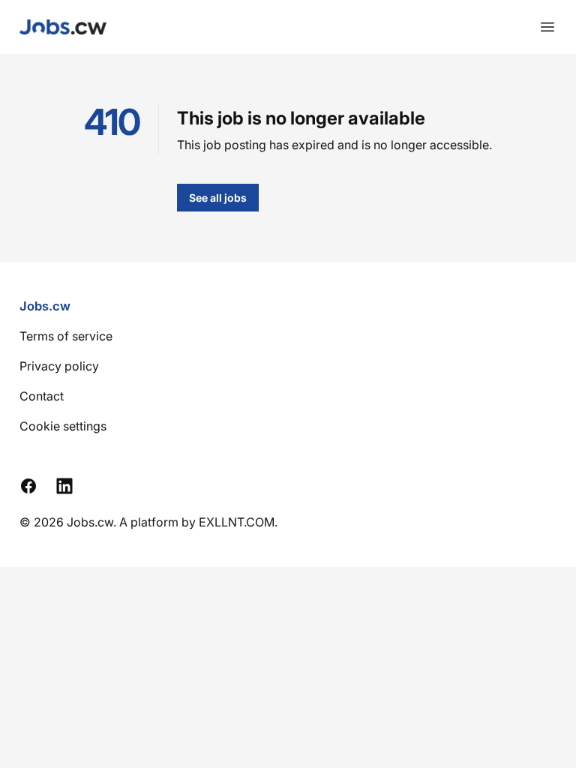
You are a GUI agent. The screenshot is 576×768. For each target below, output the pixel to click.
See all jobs (218, 197)
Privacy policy (59, 366)
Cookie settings (63, 426)
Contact (42, 396)
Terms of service (66, 336)
